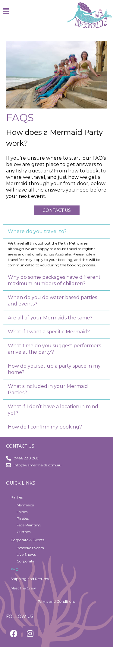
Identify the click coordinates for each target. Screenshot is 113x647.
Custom (24, 531)
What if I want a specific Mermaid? (49, 332)
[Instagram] (30, 633)
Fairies (22, 511)
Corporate (25, 561)
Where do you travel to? (37, 231)
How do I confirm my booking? (45, 427)
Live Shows (26, 554)
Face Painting (29, 525)
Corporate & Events (27, 540)
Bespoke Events (30, 547)
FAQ (15, 569)
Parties (17, 497)
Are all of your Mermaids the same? (50, 318)
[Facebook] (13, 633)
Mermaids (25, 505)
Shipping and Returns (30, 578)
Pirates (23, 518)
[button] (58, 11)
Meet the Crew (23, 588)
